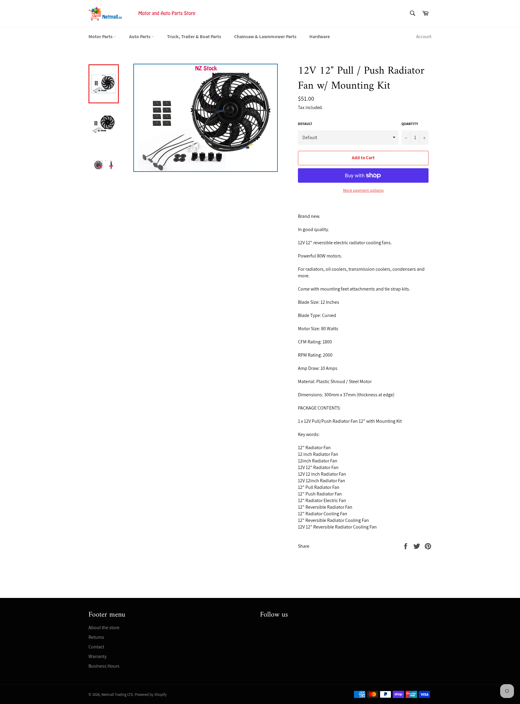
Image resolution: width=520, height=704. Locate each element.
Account (424, 36)
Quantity (409, 123)
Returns (96, 637)
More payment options (363, 190)
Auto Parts (140, 36)
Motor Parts (100, 36)
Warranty (97, 656)
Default (305, 123)
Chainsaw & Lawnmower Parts (265, 36)
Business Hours (103, 666)
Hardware (319, 36)
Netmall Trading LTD (117, 694)
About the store (103, 627)
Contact (96, 647)
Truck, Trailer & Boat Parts (194, 36)
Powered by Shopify (151, 694)
